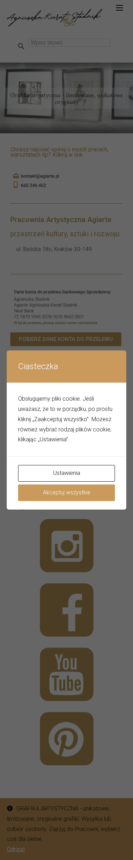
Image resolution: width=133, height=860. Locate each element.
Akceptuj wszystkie (66, 492)
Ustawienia (66, 473)
